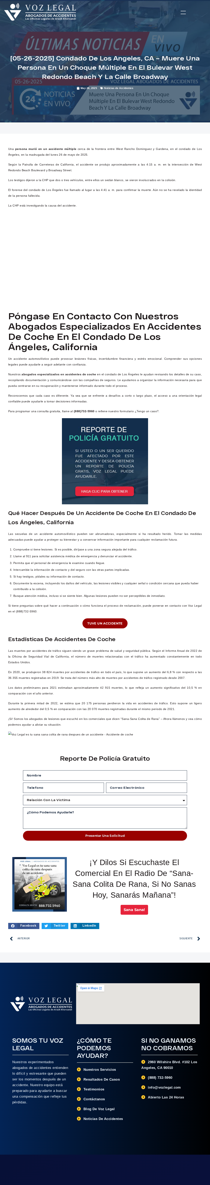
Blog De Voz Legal (99, 1109)
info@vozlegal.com (164, 1087)
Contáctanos (94, 1099)
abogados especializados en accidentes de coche (59, 374)
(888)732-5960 (84, 411)
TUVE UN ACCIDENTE (105, 623)
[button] (183, 12)
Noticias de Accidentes (118, 88)
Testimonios (93, 1089)
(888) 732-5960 (160, 1078)
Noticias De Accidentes (103, 1119)
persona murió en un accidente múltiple (45, 149)
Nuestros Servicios (99, 1070)
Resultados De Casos (101, 1079)
